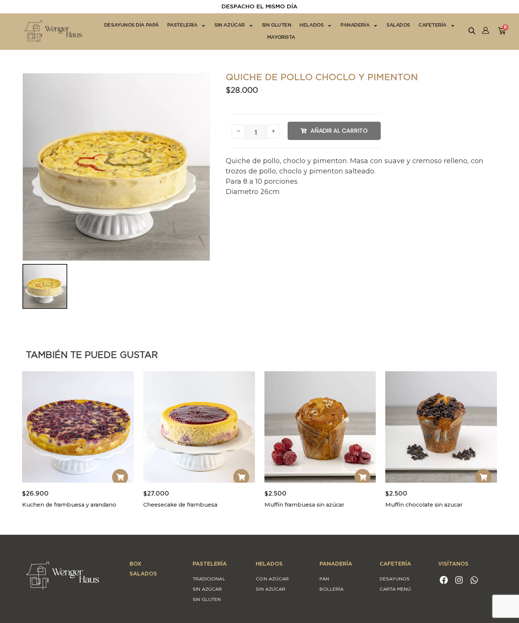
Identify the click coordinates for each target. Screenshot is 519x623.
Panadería (354, 25)
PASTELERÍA (210, 564)
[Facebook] (444, 580)
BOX (135, 564)
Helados (311, 25)
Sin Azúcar (229, 25)
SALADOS (143, 574)
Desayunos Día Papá (131, 25)
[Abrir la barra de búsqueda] (472, 30)
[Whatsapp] (474, 580)
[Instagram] (459, 580)
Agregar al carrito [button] (120, 477)
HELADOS (269, 564)
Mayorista (281, 37)
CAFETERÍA (395, 564)
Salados (398, 25)
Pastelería (182, 25)
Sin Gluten (276, 25)
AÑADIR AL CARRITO (339, 130)
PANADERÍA (336, 564)
